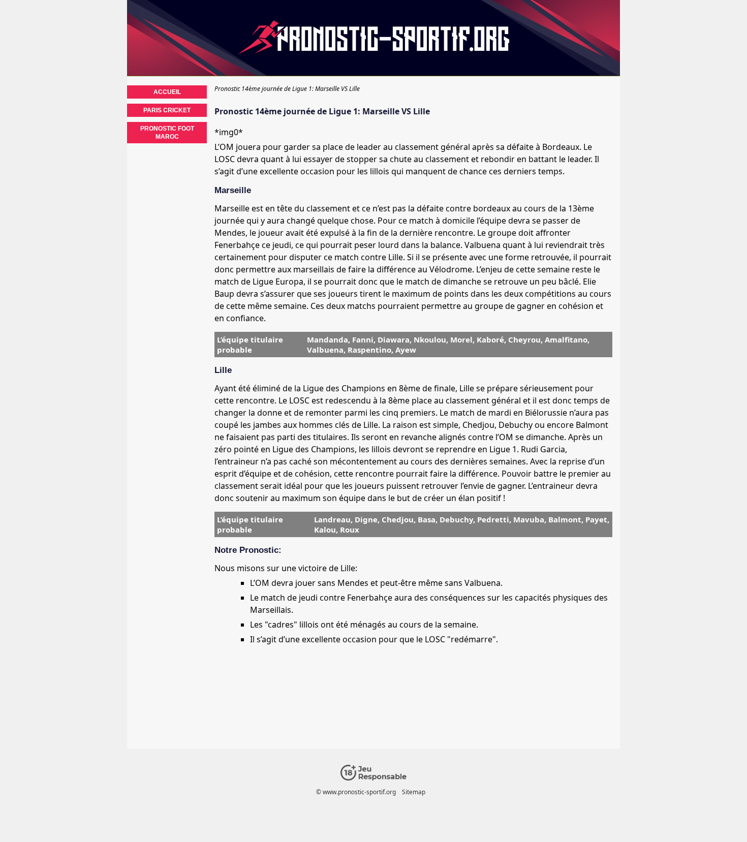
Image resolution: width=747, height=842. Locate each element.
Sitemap (413, 792)
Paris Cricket (167, 110)
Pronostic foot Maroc (167, 132)
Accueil (167, 92)
